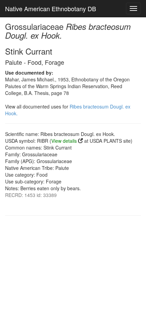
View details (64, 140)
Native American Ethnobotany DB (50, 8)
